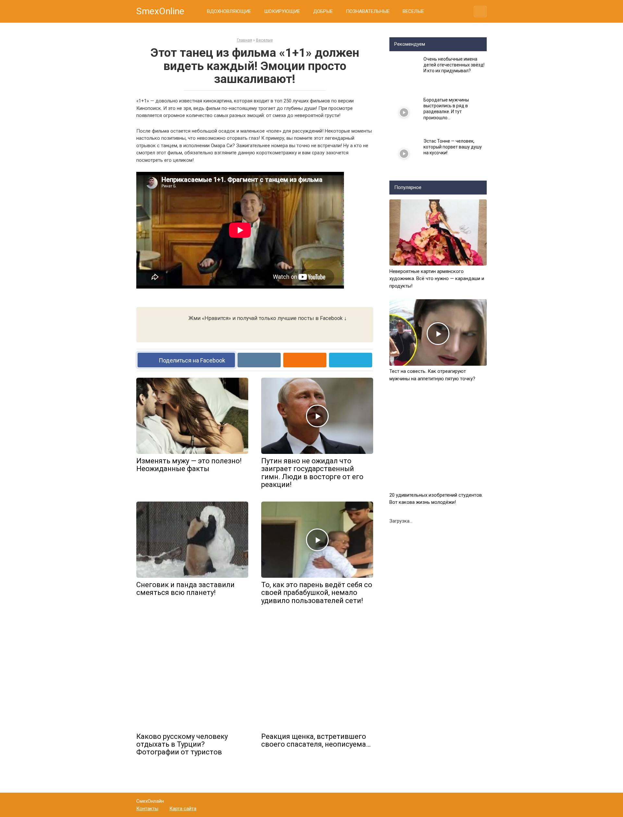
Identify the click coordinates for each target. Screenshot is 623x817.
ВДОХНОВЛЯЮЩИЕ (229, 11)
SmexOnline (160, 11)
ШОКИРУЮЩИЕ (282, 11)
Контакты (147, 808)
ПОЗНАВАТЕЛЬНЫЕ (368, 11)
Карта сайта (182, 808)
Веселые (264, 40)
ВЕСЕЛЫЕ (413, 11)
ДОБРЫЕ (323, 11)
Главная (244, 40)
